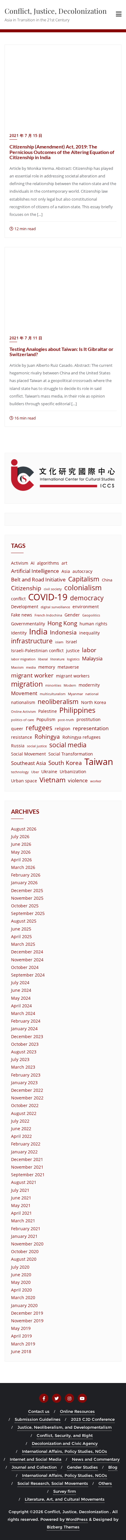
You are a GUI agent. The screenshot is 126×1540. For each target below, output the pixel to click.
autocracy (82, 571)
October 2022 (25, 1105)
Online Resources (77, 1411)
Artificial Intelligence (35, 570)
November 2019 (27, 1321)
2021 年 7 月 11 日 (26, 338)
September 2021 (28, 1174)
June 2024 (21, 990)
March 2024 (23, 1013)
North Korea (93, 702)
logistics (73, 659)
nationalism (23, 702)
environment (85, 606)
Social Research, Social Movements (52, 1483)
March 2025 (23, 944)
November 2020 (27, 1244)
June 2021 (21, 1198)
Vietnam (52, 780)
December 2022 (27, 1090)
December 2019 (27, 1313)
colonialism (83, 587)
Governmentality (28, 624)
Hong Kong (62, 623)
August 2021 (23, 1182)
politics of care (22, 720)
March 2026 (23, 867)
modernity (89, 685)
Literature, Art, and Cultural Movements (65, 1499)
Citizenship (26, 588)
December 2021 (27, 1159)
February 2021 (25, 1228)
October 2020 (25, 1251)
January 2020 (24, 1305)
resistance (21, 737)
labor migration (23, 659)
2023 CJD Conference (93, 1419)
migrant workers (73, 676)
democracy (87, 598)
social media (68, 745)
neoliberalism (58, 702)
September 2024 (28, 975)
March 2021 (23, 1221)
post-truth (66, 720)
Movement (24, 693)
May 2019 (21, 1328)
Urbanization (73, 771)
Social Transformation (70, 754)
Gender (72, 615)
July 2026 (20, 836)
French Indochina (48, 615)
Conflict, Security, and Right (65, 1435)
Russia (17, 746)
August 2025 (23, 921)
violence (78, 780)
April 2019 (21, 1336)
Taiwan (98, 762)
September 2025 (28, 913)
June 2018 (21, 1351)
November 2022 (27, 1098)
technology (20, 772)
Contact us (39, 1411)
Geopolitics (91, 615)
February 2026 (25, 875)
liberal (43, 659)
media (31, 667)
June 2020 (21, 1274)
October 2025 (25, 906)
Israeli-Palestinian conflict (37, 650)
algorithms (48, 563)
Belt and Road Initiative (38, 579)
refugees (39, 728)
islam (59, 642)
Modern (70, 685)
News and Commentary (96, 1459)
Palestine (47, 711)
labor (89, 650)
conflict (18, 599)
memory (46, 667)
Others (105, 1483)
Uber (35, 772)
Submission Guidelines (38, 1419)
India (38, 631)
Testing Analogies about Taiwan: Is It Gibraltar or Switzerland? (61, 351)
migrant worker (32, 675)
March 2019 (23, 1344)
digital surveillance (55, 607)
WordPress (77, 1519)
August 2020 (23, 1259)
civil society (53, 589)
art (64, 563)
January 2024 (24, 1028)
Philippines (77, 710)
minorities (53, 685)
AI (33, 563)
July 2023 (20, 1059)
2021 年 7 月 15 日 (26, 135)
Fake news (21, 615)
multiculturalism (52, 694)
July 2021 (20, 1190)
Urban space (24, 781)
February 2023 (25, 1075)
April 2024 (21, 1006)
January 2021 (24, 1236)
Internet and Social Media (35, 1459)
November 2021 (27, 1167)
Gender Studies (82, 1467)
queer (17, 728)
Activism (19, 563)
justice (73, 650)
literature (57, 659)
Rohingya (47, 736)
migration (27, 684)
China (107, 580)
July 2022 (20, 1121)
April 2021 (21, 1213)
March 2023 (23, 1067)
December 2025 (27, 890)
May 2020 (21, 1282)
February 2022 (25, 1144)
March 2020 (23, 1297)
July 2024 (20, 982)
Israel (71, 642)
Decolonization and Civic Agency (65, 1443)
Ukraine (49, 771)
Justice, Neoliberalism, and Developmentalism (64, 1427)
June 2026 (21, 844)
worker (95, 781)
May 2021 (21, 1205)
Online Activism (23, 711)
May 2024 (21, 998)
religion (62, 728)
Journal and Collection (34, 1467)
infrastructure (32, 641)
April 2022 (21, 1136)
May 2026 (21, 852)
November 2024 (27, 960)
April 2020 (21, 1290)
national (91, 694)
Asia (65, 571)
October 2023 (25, 1044)
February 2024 (25, 1021)
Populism (45, 719)
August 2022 (23, 1113)
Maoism (17, 667)
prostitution (88, 719)
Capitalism (83, 579)
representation (91, 728)
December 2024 (27, 952)
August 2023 (23, 1052)
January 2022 (24, 1152)
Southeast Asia (28, 762)
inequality (89, 633)
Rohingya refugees (81, 737)
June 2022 (21, 1128)
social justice (37, 746)
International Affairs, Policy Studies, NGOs (64, 1451)
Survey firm (64, 1491)
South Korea (65, 762)
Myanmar (75, 694)
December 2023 (27, 1036)
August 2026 (23, 829)
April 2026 (21, 860)
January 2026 (24, 882)
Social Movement (28, 754)
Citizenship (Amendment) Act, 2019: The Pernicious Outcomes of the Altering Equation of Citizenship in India (61, 152)
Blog (112, 1467)
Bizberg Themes (63, 1526)
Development (24, 606)
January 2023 (24, 1082)
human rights (93, 624)
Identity (19, 633)
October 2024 (25, 967)
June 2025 (21, 929)
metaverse (68, 667)
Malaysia (92, 658)
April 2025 (21, 936)
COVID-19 (48, 597)
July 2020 (20, 1267)
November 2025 (27, 898)
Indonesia (63, 632)
